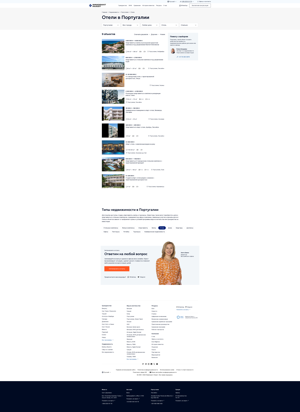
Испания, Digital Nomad (134, 332)
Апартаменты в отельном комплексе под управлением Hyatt (144, 60)
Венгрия (129, 308)
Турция (104, 314)
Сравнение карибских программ (162, 321)
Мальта (104, 329)
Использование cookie (167, 370)
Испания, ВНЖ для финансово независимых (136, 335)
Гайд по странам (107, 349)
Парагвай (105, 332)
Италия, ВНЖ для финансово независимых (136, 353)
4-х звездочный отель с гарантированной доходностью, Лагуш (140, 77)
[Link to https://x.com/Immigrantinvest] (154, 364)
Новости (154, 311)
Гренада (104, 319)
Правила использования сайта (125, 370)
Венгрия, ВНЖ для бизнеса (135, 329)
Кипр (128, 314)
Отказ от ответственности (184, 370)
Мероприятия (156, 355)
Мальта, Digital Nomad (133, 347)
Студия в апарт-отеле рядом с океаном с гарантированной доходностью (140, 179)
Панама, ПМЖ (131, 356)
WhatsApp (184, 5)
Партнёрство (156, 352)
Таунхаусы (136, 232)
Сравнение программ (158, 327)
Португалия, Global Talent (135, 319)
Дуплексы (189, 228)
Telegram (189, 307)
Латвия (129, 321)
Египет (104, 334)
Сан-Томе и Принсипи (109, 311)
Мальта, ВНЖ (131, 342)
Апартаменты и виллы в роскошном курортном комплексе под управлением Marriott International (142, 43)
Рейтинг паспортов (158, 329)
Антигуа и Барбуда (108, 316)
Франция (129, 339)
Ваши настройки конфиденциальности (164, 372)
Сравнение (137, 5)
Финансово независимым (160, 319)
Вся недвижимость (108, 352)
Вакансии (155, 357)
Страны (154, 314)
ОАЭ (128, 324)
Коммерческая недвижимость (154, 232)
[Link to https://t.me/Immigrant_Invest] (146, 364)
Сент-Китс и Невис (108, 324)
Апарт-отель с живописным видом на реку (140, 144)
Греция (129, 311)
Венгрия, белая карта (133, 327)
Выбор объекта (106, 347)
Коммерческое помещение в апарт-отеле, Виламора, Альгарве (144, 111)
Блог (153, 308)
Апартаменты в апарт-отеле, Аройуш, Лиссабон (142, 127)
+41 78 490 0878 (184, 57)
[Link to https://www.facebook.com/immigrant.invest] (143, 364)
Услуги (154, 349)
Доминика (105, 321)
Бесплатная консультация (200, 5)
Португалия (124, 12)
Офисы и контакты (157, 339)
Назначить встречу (182, 309)
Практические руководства (160, 324)
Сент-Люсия (106, 327)
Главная (104, 12)
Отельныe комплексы (111, 228)
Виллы (154, 228)
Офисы (106, 232)
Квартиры (179, 228)
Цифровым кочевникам (159, 316)
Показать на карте (108, 400)
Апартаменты (143, 228)
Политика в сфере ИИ (140, 372)
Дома (170, 228)
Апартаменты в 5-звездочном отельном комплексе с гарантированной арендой (144, 162)
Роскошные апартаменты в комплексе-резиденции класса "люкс (143, 94)
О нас (165, 5)
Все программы (107, 340)
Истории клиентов (148, 5)
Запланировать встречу (117, 269)
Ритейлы (126, 232)
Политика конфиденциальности (148, 370)
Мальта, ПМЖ (131, 344)
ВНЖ (130, 5)
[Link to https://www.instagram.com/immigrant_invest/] (148, 364)
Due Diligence (156, 342)
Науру (104, 337)
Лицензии (155, 347)
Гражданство (122, 5)
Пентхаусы (116, 232)
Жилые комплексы (128, 228)
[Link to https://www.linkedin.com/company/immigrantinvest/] (151, 364)
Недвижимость (114, 12)
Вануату (104, 308)
